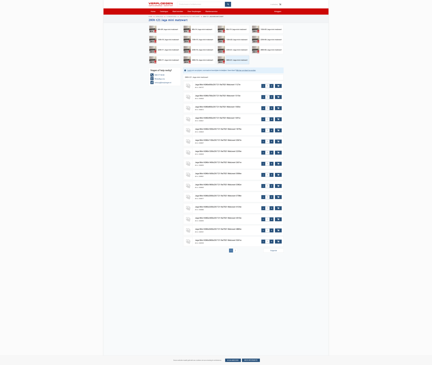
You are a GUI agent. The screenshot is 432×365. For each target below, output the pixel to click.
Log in (189, 70)
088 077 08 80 (159, 75)
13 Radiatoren (171, 16)
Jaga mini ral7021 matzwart (190, 16)
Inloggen (277, 11)
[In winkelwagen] (278, 86)
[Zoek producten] (228, 4)
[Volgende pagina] (273, 250)
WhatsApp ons (159, 79)
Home (150, 16)
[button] (251, 360)
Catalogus (159, 16)
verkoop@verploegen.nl (162, 83)
